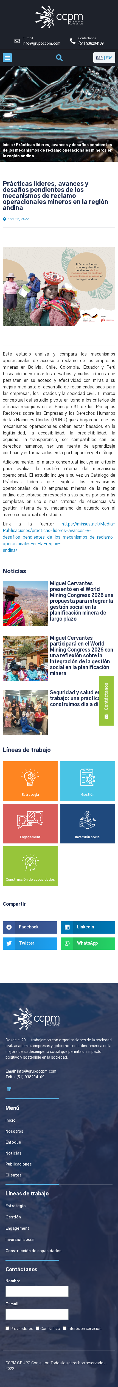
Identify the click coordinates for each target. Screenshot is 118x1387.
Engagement (30, 837)
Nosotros (14, 1131)
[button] (7, 57)
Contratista (50, 1329)
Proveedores (21, 1329)
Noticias (13, 1153)
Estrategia (30, 794)
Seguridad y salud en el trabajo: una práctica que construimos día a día (80, 698)
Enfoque (13, 1142)
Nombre (13, 1281)
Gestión (87, 794)
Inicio (8, 145)
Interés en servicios (84, 1329)
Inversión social (87, 837)
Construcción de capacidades (30, 879)
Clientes (13, 1175)
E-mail (11, 1304)
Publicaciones (18, 1164)
